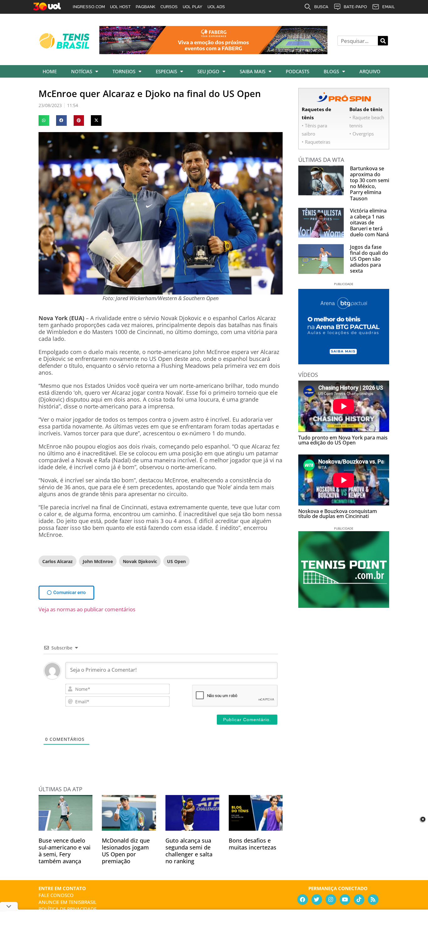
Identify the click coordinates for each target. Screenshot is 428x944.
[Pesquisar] (383, 40)
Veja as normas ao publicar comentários (87, 609)
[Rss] (373, 899)
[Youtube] (345, 899)
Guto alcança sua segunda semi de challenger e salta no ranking (188, 851)
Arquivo (369, 71)
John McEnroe (98, 561)
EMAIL (388, 6)
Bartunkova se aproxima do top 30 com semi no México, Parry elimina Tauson (369, 183)
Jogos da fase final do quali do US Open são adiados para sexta (369, 259)
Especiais (166, 71)
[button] (44, 120)
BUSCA (321, 6)
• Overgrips (361, 134)
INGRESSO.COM (89, 6)
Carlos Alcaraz (57, 561)
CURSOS (169, 6)
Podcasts (297, 71)
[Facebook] (302, 899)
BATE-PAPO (355, 6)
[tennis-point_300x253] (343, 605)
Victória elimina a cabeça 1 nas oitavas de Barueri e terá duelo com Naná (369, 222)
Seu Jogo (208, 71)
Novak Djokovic (140, 561)
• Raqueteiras (316, 142)
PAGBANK (145, 6)
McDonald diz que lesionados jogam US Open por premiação (126, 851)
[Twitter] (316, 899)
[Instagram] (331, 899)
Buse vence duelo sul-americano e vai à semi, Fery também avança (65, 851)
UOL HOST (120, 6)
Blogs (331, 71)
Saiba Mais (252, 71)
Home (50, 71)
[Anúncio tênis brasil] (343, 362)
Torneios (123, 71)
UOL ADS (216, 6)
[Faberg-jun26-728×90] (213, 52)
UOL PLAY (192, 6)
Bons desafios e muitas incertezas (252, 844)
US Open (176, 561)
